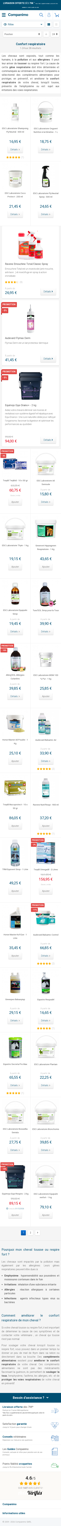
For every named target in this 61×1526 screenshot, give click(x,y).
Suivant (37, 1232)
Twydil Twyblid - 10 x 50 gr (15, 480)
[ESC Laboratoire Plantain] (45, 1047)
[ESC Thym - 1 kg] (15, 529)
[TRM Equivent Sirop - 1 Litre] (15, 853)
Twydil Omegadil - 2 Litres (46, 869)
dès (18, 3)
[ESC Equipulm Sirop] (15, 593)
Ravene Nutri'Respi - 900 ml (46, 804)
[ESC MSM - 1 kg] (45, 658)
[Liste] (56, 24)
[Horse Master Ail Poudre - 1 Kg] (15, 723)
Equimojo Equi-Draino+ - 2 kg (20, 405)
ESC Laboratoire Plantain (45, 1064)
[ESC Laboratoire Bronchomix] (45, 1112)
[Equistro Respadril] (45, 982)
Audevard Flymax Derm (17, 338)
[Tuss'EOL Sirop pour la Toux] (45, 593)
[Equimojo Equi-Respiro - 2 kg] (15, 1177)
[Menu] (4, 15)
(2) (53, 769)
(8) (21, 282)
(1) (22, 157)
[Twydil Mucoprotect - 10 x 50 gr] (15, 788)
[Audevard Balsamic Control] (45, 918)
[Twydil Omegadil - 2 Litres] (45, 853)
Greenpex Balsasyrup (15, 999)
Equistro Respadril (45, 999)
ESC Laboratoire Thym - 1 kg (15, 545)
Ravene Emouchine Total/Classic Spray (26, 263)
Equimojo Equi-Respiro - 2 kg (15, 1193)
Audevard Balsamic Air (45, 740)
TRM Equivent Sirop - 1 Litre (15, 869)
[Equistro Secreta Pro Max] (15, 1047)
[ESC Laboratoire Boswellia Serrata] (15, 1112)
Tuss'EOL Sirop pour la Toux (46, 610)
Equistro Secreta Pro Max (15, 1064)
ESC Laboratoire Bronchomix (45, 1129)
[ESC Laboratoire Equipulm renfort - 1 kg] (45, 1177)
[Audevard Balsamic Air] (45, 723)
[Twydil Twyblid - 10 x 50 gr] (15, 464)
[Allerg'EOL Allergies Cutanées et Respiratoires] (15, 658)
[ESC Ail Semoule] (45, 464)
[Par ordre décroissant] (46, 34)
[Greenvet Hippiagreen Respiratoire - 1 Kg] (45, 529)
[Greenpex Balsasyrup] (15, 982)
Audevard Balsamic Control (45, 934)
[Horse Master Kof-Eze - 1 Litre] (15, 918)
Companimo (10, 1504)
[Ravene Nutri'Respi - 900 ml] (45, 788)
